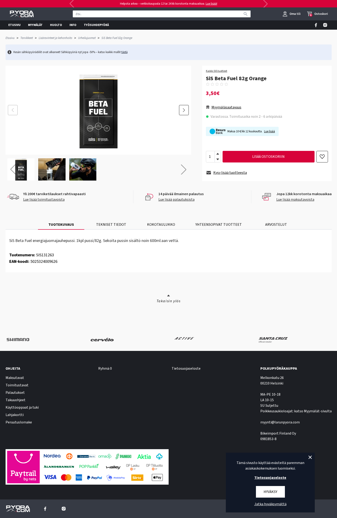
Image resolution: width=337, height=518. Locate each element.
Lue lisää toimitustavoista (44, 199)
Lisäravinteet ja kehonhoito (55, 38)
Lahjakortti (15, 414)
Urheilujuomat (87, 38)
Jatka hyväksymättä (270, 504)
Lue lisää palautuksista (176, 199)
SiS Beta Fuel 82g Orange (116, 38)
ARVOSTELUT (276, 224)
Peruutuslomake (19, 422)
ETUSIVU (14, 25)
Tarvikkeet (26, 38)
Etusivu (10, 38)
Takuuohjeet (15, 400)
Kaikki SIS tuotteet (216, 71)
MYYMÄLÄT (35, 25)
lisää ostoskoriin (268, 156)
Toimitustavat (17, 385)
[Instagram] (325, 25)
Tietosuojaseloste (186, 368)
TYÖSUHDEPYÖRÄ (96, 25)
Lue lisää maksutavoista (295, 199)
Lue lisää (269, 131)
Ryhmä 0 (105, 368)
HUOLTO (56, 25)
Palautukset (15, 392)
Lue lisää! (211, 4)
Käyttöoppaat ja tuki (22, 407)
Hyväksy (270, 491)
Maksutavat (15, 377)
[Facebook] (316, 25)
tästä (124, 52)
